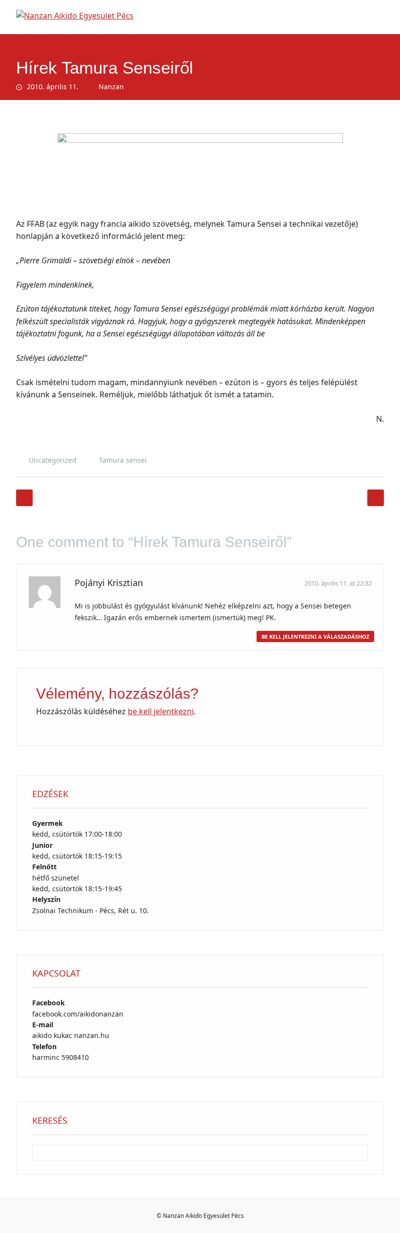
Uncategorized (53, 460)
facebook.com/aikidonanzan (77, 1013)
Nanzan (111, 86)
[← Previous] (24, 497)
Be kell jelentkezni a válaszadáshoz (315, 636)
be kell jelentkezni (161, 711)
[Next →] (375, 497)
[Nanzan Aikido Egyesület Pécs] (75, 15)
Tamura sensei (123, 460)
